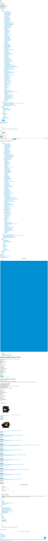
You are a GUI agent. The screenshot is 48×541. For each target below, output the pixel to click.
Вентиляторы (5, 304)
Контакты (3, 517)
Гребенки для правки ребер (8, 90)
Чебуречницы (6, 43)
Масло (4, 331)
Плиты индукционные (8, 38)
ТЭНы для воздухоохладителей (9, 60)
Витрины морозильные (8, 13)
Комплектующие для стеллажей (9, 21)
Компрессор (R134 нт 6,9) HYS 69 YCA (5, 479)
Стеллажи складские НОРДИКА (9, 24)
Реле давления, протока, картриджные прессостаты (11, 199)
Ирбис (2, 239)
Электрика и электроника (6, 71)
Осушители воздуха (5, 300)
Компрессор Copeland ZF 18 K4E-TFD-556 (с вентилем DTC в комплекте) (9, 445)
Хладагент (6, 218)
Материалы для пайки (7, 82)
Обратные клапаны (7, 63)
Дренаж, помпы (7, 79)
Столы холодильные (7, 18)
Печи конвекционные (7, 37)
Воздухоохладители (7, 55)
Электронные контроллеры (8, 76)
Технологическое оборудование (6, 276)
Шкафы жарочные (5, 293)
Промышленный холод (5, 113)
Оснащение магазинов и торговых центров (8, 104)
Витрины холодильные (6, 264)
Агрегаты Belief (5, 114)
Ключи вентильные (7, 93)
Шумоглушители (7, 70)
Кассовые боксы (5, 270)
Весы (4, 338)
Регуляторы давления (6, 314)
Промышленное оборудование (6, 295)
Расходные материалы (6, 77)
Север (4, 115)
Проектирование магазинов (6, 105)
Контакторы (4, 323)
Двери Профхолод (5, 117)
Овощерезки (6, 35)
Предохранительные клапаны (8, 64)
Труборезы (6, 100)
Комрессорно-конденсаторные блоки (9, 49)
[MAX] (2, 127)
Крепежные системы (7, 80)
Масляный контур (5, 312)
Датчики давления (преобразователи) (9, 72)
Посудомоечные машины (6, 289)
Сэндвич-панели (7, 52)
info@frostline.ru (2, 4)
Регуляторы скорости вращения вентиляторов (11, 65)
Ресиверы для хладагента (8, 59)
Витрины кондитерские (6, 262)
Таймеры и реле (7, 75)
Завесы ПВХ (6, 180)
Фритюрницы (6, 42)
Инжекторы (4, 342)
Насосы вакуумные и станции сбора (8, 344)
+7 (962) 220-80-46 (5, 122)
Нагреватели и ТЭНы (7, 83)
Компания (3, 118)
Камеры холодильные (7, 48)
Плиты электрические (7, 39)
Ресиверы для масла (5, 308)
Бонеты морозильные (7, 12)
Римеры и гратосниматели (8, 96)
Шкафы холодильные (7, 19)
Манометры (6, 94)
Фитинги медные (7, 85)
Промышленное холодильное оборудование (7, 509)
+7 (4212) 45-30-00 (2, 3)
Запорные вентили (7, 62)
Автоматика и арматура (5, 310)
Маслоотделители (7, 57)
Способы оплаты (4, 504)
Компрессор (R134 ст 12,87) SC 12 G (5, 415)
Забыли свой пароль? (3, 137)
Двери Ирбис (5, 116)
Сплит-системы (7, 51)
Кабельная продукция (6, 329)
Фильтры (4, 319)
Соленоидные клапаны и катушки (9, 68)
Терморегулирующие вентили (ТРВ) (9, 201)
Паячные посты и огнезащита (8, 95)
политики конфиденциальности (4, 540)
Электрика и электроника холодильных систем (8, 511)
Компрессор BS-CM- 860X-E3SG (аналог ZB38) (6, 455)
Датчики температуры (7, 73)
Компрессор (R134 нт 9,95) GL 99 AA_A (5, 450)
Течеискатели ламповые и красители (9, 97)
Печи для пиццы (7, 36)
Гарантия (3, 502)
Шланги (4, 350)
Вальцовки (6, 87)
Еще (2, 252)
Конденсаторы (5, 306)
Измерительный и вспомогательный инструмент (11, 91)
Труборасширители (7, 99)
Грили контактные (5, 279)
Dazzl (4, 112)
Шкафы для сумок (7, 26)
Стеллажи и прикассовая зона (7, 20)
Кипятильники (7, 163)
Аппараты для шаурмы (8, 27)
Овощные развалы (7, 22)
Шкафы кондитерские (7, 17)
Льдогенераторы (7, 32)
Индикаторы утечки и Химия (8, 92)
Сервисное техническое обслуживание (8, 103)
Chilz (4, 111)
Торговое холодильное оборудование (6, 507)
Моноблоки (6, 182)
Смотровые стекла (7, 67)
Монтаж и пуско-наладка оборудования (8, 102)
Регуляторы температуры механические (10, 66)
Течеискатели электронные (8, 98)
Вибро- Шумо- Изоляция (6, 327)
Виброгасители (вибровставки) (9, 61)
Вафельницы (6, 161)
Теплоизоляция (5, 333)
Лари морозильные (7, 16)
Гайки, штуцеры (7, 78)
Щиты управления (5, 325)
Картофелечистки (7, 30)
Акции (3, 518)
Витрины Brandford (5, 108)
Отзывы (8, 376)
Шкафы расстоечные (7, 45)
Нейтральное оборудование (8, 34)
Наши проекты (4, 119)
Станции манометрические (6, 346)
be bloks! (4, 110)
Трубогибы (4, 348)
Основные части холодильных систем (8, 53)
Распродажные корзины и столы (9, 23)
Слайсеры (6, 41)
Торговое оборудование (6, 11)
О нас (2, 515)
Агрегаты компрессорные (8, 46)
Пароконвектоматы (5, 285)
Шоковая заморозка (5, 302)
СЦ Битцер (3, 106)
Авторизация (3, 120)
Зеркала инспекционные (6, 340)
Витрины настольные (7, 14)
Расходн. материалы (7, 40)
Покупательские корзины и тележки (8, 272)
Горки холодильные (7, 15)
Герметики (6, 89)
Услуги (3, 101)
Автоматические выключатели (7, 321)
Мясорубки (4, 283)
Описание (1, 376)
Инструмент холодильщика (6, 86)
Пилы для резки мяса (6, 287)
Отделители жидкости (7, 58)
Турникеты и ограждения (8, 25)
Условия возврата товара (5, 503)
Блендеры (6, 28)
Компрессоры (6, 56)
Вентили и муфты (7, 220)
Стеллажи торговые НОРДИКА (7, 274)
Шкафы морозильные (6, 268)
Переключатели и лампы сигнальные (9, 74)
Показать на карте (2, 123)
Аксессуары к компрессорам (8, 54)
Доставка (3, 501)
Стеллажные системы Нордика (7, 241)
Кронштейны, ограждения (8, 81)
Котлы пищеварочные (6, 281)
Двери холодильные (7, 47)
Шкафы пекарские (7, 44)
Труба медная (6, 84)
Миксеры (6, 33)
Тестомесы (4, 291)
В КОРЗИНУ (2, 434)
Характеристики (5, 376)
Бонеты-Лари (5, 266)
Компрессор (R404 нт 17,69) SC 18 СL (5, 460)
